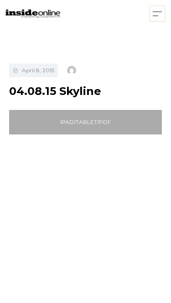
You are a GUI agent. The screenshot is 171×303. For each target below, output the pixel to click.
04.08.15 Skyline (55, 91)
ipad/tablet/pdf (85, 122)
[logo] (32, 14)
